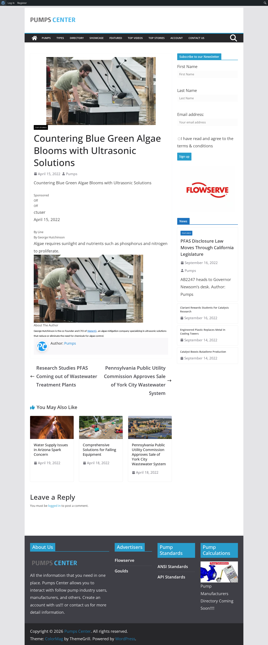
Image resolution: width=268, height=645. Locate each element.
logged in (54, 506)
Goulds (121, 571)
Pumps (46, 38)
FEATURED (115, 38)
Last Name (187, 90)
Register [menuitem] (22, 2)
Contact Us (196, 38)
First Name (187, 66)
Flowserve (124, 560)
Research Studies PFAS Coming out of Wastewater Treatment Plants (66, 376)
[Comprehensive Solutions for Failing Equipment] (101, 418)
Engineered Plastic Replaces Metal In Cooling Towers (202, 331)
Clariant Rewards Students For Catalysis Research (204, 309)
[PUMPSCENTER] (54, 559)
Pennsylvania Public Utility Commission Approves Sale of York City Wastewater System (135, 380)
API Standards (171, 577)
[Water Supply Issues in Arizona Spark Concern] (52, 418)
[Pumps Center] (34, 38)
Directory (77, 38)
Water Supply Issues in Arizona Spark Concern (51, 449)
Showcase (97, 38)
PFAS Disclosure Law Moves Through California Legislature (207, 247)
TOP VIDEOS (135, 38)
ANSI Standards (173, 566)
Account (176, 38)
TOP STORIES (157, 38)
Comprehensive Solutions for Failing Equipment (99, 449)
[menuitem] (3, 3)
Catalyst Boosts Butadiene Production (203, 351)
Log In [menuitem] (11, 2)
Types (60, 38)
